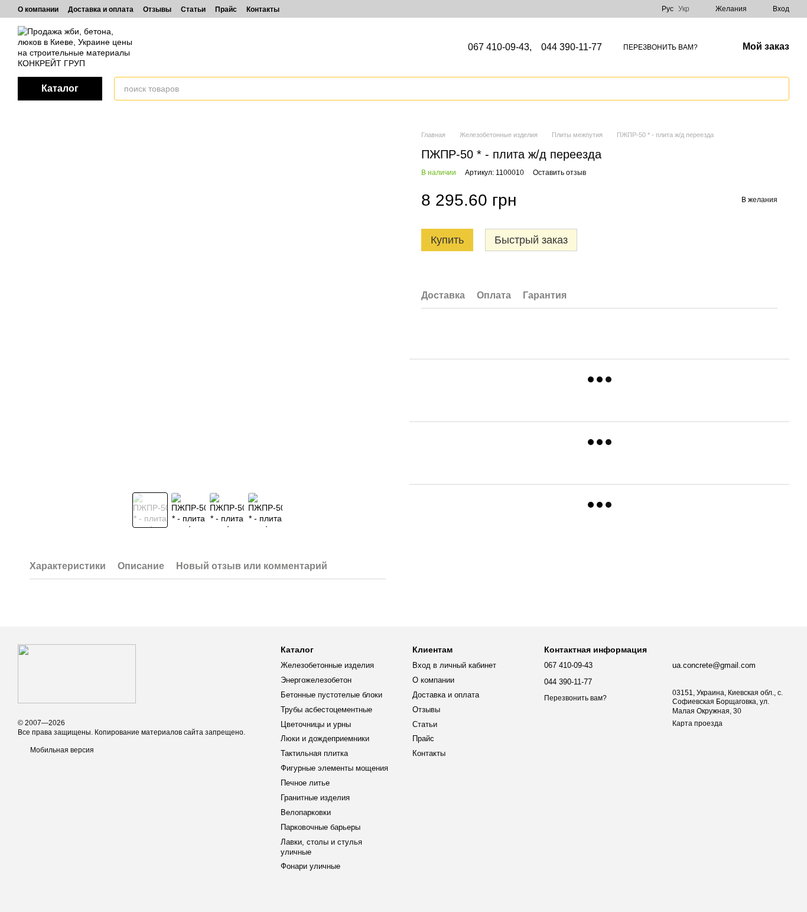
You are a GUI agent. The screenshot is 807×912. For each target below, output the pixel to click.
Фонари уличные (310, 866)
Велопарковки (306, 812)
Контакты (262, 9)
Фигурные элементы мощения (334, 768)
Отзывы (157, 9)
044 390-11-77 (571, 47)
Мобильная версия (61, 750)
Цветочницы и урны (316, 724)
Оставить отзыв (559, 172)
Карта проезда (697, 723)
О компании (38, 9)
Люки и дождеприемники (325, 738)
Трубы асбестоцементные (326, 709)
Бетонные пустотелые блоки (331, 694)
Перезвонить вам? (660, 47)
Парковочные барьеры (320, 827)
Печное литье (305, 782)
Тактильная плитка (314, 753)
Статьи (193, 9)
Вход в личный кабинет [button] (454, 665)
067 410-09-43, (500, 47)
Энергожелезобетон (316, 680)
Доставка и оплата (101, 9)
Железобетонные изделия (327, 665)
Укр (683, 8)
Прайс (226, 9)
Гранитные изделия (315, 797)
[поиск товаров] (779, 88)
